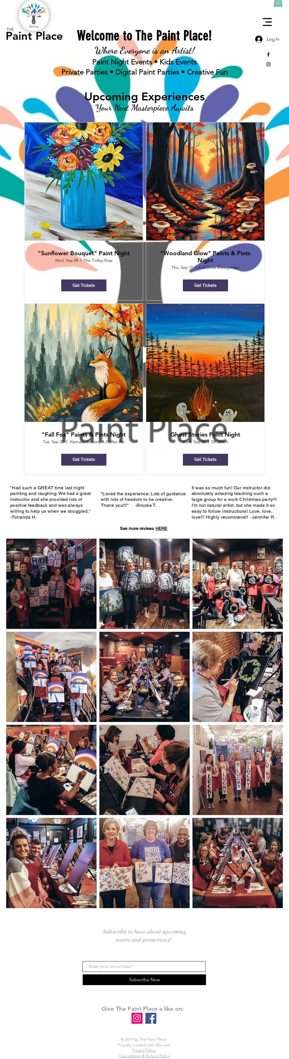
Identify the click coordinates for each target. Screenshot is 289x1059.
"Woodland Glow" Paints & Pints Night (205, 257)
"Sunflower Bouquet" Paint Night (84, 253)
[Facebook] (150, 1018)
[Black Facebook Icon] (268, 54)
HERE (162, 528)
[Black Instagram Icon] (268, 64)
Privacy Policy (144, 1050)
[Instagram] (137, 1018)
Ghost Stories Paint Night (205, 434)
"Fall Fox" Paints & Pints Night (84, 434)
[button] (267, 22)
